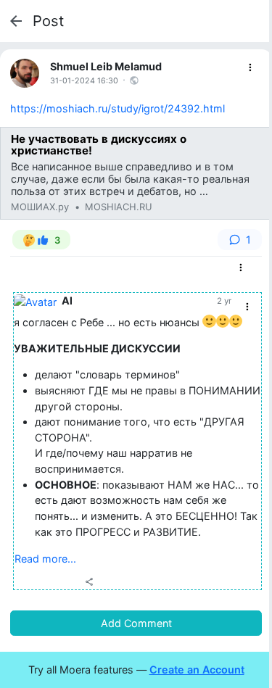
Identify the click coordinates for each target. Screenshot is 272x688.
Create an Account (196, 669)
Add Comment (136, 623)
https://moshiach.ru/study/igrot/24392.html (117, 108)
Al (67, 300)
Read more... (45, 558)
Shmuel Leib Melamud (106, 66)
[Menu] (250, 67)
